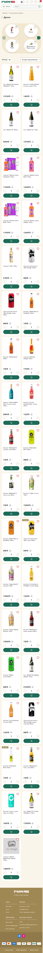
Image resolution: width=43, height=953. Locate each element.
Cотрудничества (24, 909)
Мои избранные (10, 929)
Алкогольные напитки (16, 13)
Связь (7, 912)
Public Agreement (21, 950)
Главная (4, 13)
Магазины (9, 906)
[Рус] (21, 2)
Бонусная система (25, 906)
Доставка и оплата (25, 927)
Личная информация (11, 925)
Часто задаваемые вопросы (27, 912)
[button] (38, 38)
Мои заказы (9, 922)
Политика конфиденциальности (28, 924)
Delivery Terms (34, 950)
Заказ (21, 922)
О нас (7, 909)
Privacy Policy (9, 950)
